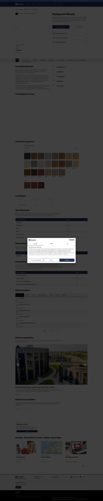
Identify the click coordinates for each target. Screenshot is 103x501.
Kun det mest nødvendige (36, 260)
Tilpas (51, 260)
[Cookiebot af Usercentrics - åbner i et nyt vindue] (69, 240)
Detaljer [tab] (51, 243)
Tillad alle (67, 260)
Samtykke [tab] (35, 243)
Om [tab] (67, 243)
